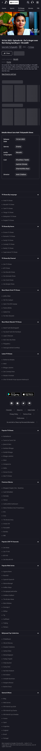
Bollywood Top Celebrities (10, 633)
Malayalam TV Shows (9, 216)
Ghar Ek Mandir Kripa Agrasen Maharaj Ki (16, 380)
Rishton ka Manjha (8, 360)
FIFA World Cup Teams (10, 711)
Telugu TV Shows (8, 212)
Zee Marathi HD (8, 560)
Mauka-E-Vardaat (8, 376)
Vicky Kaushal (7, 663)
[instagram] (16, 403)
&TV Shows (6, 268)
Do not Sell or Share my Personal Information (19, 422)
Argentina (6, 726)
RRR (4, 536)
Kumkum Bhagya (8, 448)
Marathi (15, 58)
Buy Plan (15, 2)
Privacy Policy (13, 414)
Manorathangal (8, 583)
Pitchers (5, 627)
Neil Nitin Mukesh (8, 671)
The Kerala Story (8, 520)
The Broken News (8, 599)
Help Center (30, 410)
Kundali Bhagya (8, 452)
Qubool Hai (6, 312)
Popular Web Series (8, 565)
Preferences (19, 418)
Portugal (5, 738)
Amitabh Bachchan (9, 679)
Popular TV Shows (7, 430)
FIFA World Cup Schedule (10, 715)
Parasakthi (6, 528)
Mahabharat (7, 436)
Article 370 (6, 524)
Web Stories (7, 703)
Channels (8, 410)
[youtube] (28, 403)
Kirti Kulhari (6, 675)
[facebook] (11, 403)
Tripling (5, 623)
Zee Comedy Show (9, 372)
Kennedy (6, 496)
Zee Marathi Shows (9, 272)
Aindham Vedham (8, 595)
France (5, 718)
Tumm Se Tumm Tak (9, 440)
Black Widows (7, 603)
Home (4, 8)
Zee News (6, 548)
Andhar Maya (7, 587)
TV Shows (21, 8)
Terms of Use (26, 414)
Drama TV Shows (8, 232)
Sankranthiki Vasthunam (10, 504)
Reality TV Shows (8, 248)
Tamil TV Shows (8, 209)
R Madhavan (7, 639)
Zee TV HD (6, 552)
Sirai (4, 516)
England (5, 730)
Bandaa (5, 532)
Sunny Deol (6, 667)
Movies (30, 8)
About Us (19, 410)
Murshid (5, 576)
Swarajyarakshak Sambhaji (11, 348)
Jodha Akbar (7, 296)
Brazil (5, 734)
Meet (4, 364)
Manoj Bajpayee (8, 655)
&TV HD (5, 556)
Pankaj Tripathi (7, 659)
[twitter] (22, 403)
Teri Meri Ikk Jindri (8, 316)
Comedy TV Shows (8, 244)
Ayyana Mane (7, 572)
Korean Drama (7, 472)
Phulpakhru (6, 344)
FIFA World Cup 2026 (9, 707)
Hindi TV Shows (8, 201)
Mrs (4, 512)
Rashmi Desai (7, 687)
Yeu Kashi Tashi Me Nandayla (12, 332)
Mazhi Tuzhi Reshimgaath (11, 328)
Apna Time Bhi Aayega (10, 304)
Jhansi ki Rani (7, 444)
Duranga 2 (6, 607)
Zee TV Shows (7, 264)
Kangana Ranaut (8, 683)
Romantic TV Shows (9, 236)
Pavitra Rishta (7, 308)
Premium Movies (7, 482)
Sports (12, 8)
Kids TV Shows (7, 476)
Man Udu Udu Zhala (9, 340)
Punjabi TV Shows (8, 220)
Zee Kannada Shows (9, 276)
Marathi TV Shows (8, 205)
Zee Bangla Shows (8, 284)
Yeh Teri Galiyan (8, 300)
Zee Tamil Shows (8, 280)
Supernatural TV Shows (10, 252)
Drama (9, 61)
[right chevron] (4, 92)
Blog (4, 699)
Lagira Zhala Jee (8, 336)
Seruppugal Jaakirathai (10, 591)
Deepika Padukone (9, 647)
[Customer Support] (32, 2)
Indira (5, 468)
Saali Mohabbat (8, 492)
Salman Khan (7, 651)
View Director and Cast (9, 73)
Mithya (5, 611)
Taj (4, 615)
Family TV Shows (8, 240)
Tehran (5, 500)
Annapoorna (7, 464)
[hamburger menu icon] (37, 2)
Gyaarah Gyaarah (8, 579)
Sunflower (6, 619)
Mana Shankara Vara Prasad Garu (13, 508)
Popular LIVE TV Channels (10, 541)
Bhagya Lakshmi (8, 368)
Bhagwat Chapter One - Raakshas (13, 488)
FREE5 (39, 8)
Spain (5, 722)
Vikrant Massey (8, 643)
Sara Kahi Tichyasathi (9, 46)
